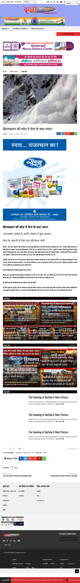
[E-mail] (68, 133)
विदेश (4, 510)
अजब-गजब (7, 345)
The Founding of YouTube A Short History (48, 397)
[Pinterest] (72, 133)
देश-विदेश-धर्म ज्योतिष (10, 1)
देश (33, 452)
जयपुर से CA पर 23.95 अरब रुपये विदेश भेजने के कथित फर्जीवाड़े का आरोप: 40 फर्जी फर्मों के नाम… (14, 335)
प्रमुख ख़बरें (39, 452)
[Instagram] (54, 2)
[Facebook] (51, 2)
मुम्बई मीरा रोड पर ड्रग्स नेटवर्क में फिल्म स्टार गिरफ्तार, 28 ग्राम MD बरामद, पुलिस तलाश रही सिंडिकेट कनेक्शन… (39, 334)
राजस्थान (21, 496)
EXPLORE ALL (72, 298)
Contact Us (40, 500)
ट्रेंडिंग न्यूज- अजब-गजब (9, 491)
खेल (38, 496)
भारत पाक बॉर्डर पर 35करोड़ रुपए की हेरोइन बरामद (17, 476)
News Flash (27, 452)
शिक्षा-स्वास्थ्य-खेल (18, 1)
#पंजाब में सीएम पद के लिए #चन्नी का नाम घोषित (64, 476)
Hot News (7, 298)
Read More (8, 322)
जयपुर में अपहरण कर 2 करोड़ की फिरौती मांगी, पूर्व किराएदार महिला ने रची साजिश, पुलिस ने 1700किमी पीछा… (64, 334)
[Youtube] (61, 2)
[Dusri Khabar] (40, 10)
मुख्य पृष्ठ (3, 1)
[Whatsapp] (75, 133)
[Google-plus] (65, 133)
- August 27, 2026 (12, 315)
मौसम (44, 452)
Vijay (5, 134)
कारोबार (5, 505)
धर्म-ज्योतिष (21, 491)
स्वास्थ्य (38, 491)
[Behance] (58, 2)
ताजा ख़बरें (6, 392)
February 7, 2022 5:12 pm (16, 134)
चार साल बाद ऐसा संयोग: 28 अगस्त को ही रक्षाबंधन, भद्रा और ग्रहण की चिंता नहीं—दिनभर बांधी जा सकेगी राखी (20, 308)
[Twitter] (48, 2)
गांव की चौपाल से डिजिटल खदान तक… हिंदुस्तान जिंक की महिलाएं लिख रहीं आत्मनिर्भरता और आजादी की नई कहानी (58, 380)
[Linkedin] (65, 2)
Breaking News (9, 330)
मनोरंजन (5, 496)
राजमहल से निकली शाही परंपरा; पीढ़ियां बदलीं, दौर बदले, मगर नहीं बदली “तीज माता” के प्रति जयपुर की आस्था (57, 361)
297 (20, 448)
